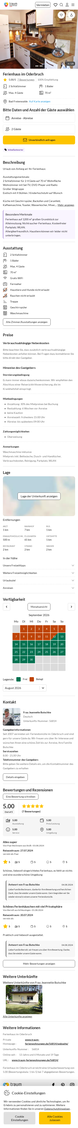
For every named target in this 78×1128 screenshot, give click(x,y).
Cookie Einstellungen (19, 1118)
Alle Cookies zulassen (55, 1118)
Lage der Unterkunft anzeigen (39, 496)
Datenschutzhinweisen (57, 1108)
